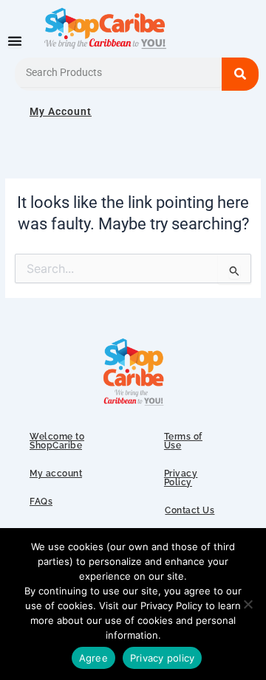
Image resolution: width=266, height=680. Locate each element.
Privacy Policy (181, 478)
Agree (93, 658)
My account (56, 473)
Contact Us (189, 510)
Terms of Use (183, 441)
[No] (247, 604)
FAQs (41, 501)
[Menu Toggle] (14, 40)
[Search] (240, 74)
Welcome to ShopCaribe (57, 441)
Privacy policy (162, 658)
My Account (61, 111)
